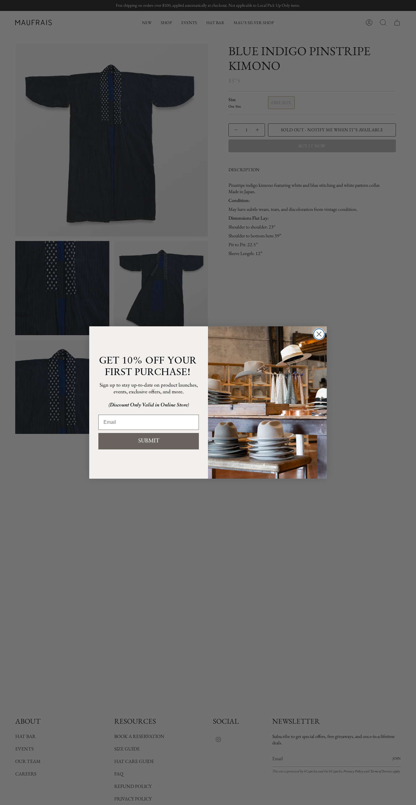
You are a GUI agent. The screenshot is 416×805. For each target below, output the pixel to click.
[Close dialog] (319, 334)
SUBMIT (148, 441)
